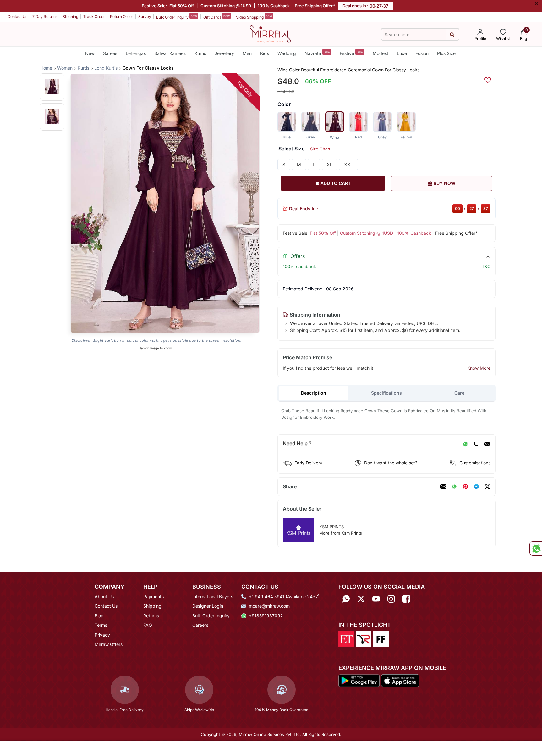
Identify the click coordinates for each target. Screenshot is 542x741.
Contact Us (17, 16)
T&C (486, 266)
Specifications (386, 393)
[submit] (452, 34)
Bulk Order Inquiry (176, 17)
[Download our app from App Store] (400, 680)
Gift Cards (216, 17)
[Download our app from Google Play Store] (359, 680)
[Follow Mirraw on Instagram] (391, 598)
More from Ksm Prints (340, 533)
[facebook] (476, 486)
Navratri (317, 53)
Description (313, 393)
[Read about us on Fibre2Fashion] (381, 639)
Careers (200, 625)
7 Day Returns (44, 16)
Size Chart (320, 148)
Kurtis (200, 53)
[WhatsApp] (465, 444)
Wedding (286, 53)
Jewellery (224, 53)
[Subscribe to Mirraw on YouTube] (376, 598)
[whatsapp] (454, 486)
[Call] (475, 444)
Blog (99, 615)
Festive (351, 53)
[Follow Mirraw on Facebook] (406, 598)
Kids (264, 53)
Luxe (402, 53)
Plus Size (446, 53)
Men (247, 53)
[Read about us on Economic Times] (346, 639)
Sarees (110, 53)
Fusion (422, 53)
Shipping (152, 606)
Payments (153, 596)
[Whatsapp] (346, 598)
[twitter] (487, 486)
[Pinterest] (465, 486)
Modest (380, 53)
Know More (478, 368)
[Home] (270, 34)
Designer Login (207, 606)
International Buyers (212, 596)
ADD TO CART (335, 183)
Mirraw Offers (109, 644)
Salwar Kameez (170, 53)
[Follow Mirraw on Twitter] (361, 598)
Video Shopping (254, 17)
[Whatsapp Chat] (535, 548)
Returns (151, 615)
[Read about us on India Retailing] (363, 639)
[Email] (486, 444)
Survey (144, 16)
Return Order (121, 16)
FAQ (147, 625)
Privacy (102, 634)
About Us (104, 596)
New (90, 53)
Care (459, 393)
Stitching (70, 16)
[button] (52, 86)
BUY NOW (443, 183)
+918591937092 (266, 615)
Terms (101, 625)
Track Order (94, 16)
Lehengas (136, 53)
